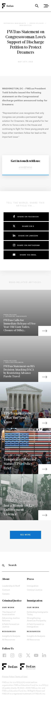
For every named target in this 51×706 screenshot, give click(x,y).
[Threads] (20, 655)
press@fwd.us (25, 167)
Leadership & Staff (11, 586)
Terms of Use (21, 677)
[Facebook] (4, 655)
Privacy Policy (8, 677)
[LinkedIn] (44, 655)
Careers (5, 594)
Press (30, 579)
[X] (28, 655)
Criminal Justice (34, 590)
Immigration (32, 586)
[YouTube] (36, 655)
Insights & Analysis (11, 636)
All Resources (8, 640)
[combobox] (36, 6)
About (5, 579)
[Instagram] (12, 655)
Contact (6, 590)
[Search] (36, 6)
